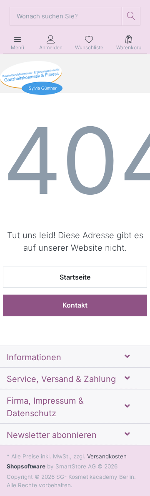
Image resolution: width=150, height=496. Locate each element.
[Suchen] (131, 16)
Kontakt (75, 305)
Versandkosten (107, 456)
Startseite (75, 277)
